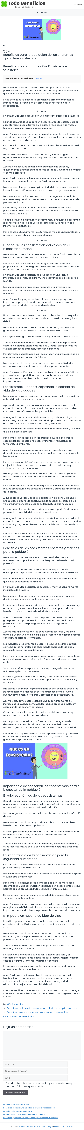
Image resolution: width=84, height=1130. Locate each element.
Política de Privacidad (29, 1126)
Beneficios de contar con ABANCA (17, 1111)
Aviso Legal (47, 1126)
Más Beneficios (15, 1004)
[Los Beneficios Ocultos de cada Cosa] (23, 4)
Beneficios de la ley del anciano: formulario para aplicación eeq (42, 1008)
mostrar (38, 78)
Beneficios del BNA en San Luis (16, 1104)
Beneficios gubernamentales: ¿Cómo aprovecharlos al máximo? (30, 1118)
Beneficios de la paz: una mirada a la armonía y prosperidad (29, 1108)
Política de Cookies (63, 1126)
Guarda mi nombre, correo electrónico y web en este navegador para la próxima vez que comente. (41, 1085)
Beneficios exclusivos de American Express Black (24, 1114)
